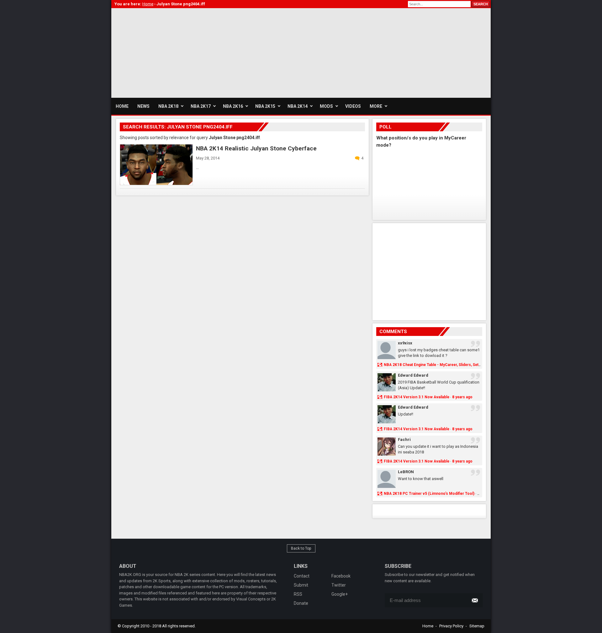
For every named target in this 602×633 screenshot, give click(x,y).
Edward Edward (413, 375)
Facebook (341, 575)
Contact (301, 575)
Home (427, 626)
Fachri (404, 439)
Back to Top (301, 548)
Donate (301, 603)
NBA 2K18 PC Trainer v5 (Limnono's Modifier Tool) (429, 493)
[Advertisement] (225, 52)
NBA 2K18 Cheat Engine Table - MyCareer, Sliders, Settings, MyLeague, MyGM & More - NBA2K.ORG (472, 365)
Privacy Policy (451, 626)
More (376, 106)
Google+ (339, 594)
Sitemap (476, 626)
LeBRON (406, 471)
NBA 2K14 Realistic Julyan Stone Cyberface (256, 148)
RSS (298, 594)
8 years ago (462, 397)
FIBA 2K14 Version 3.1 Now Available (416, 397)
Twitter (338, 585)
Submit (301, 585)
